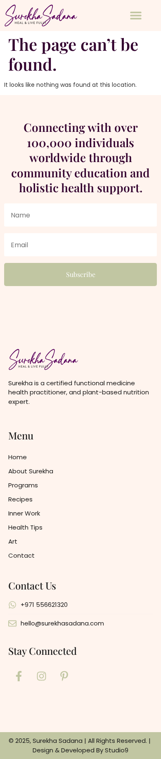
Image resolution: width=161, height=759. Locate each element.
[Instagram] (41, 676)
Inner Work (24, 513)
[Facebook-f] (18, 676)
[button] (136, 15)
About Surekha (30, 471)
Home (17, 457)
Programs (23, 485)
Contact (21, 555)
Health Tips (25, 527)
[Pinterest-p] (64, 676)
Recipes (20, 499)
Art (12, 541)
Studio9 (116, 750)
